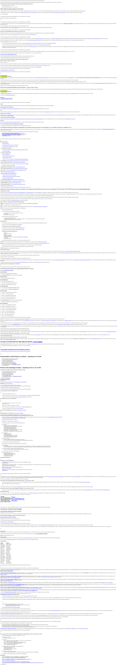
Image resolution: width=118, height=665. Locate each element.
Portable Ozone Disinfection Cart (8, 185)
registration (103, 582)
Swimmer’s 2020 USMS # (8, 235)
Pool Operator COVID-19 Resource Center (14, 182)
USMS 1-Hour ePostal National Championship (48, 320)
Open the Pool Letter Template (6, 157)
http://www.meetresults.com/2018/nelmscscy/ (8, 660)
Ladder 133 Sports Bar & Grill (28, 537)
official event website (75, 93)
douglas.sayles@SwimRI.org (83, 628)
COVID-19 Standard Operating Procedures (18, 162)
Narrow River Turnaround (39, 38)
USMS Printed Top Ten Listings (8, 270)
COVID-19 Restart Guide (6, 154)
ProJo (8, 585)
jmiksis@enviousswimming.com (56, 610)
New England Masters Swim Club (58, 12)
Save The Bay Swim (72, 38)
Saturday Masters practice (95, 338)
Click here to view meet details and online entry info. (8, 54)
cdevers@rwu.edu (20, 408)
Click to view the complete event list (7, 209)
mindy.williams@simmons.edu (19, 227)
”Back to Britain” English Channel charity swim (49, 576)
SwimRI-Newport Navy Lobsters (5, 594)
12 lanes (11, 165)
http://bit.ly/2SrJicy (5, 470)
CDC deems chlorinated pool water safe (67, 252)
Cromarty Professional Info (8, 383)
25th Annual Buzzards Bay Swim (11, 572)
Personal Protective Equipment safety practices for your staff (11, 176)
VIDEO (19, 577)
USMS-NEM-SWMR (68, 320)
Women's (39, 262)
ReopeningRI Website (5, 143)
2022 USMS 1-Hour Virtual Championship (41, 77)
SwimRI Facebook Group (16, 200)
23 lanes (14, 165)
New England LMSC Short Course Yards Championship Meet (9, 108)
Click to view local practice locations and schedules (30, 203)
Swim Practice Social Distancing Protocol (9, 171)
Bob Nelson (7, 605)
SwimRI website (43, 243)
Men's (36, 262)
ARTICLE (15, 577)
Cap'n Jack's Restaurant (82, 331)
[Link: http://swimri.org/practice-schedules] (59, 392)
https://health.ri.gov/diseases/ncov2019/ (74, 251)
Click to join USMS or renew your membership (40, 206)
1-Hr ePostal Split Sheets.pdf (4, 98)
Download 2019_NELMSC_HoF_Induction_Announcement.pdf (9, 387)
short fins (7, 374)
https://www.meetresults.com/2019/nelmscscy (8, 465)
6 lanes (3, 165)
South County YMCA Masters (31, 12)
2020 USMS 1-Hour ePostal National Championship (81, 259)
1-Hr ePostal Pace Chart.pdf (4, 99)
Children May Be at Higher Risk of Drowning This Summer (18, 168)
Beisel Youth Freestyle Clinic (12, 582)
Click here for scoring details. (42, 241)
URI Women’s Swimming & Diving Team (20, 262)
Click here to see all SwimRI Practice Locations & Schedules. (11, 607)
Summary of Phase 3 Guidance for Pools (8, 146)
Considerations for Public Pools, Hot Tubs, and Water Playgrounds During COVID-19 (15, 149)
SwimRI (21, 12)
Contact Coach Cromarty (7, 375)
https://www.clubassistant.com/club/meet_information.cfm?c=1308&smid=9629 (13, 657)
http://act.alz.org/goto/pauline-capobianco (36, 588)
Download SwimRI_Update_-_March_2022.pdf (7, 70)
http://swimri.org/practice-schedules (18, 413)
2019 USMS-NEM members (76, 476)
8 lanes (6, 165)
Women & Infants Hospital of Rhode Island (34, 40)
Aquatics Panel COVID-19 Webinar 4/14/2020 (18, 184)
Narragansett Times (10, 571)
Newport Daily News (12, 585)
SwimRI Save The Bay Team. (49, 111)
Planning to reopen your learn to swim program (9, 174)
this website (67, 628)
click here (80, 12)
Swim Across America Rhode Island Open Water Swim (16, 589)
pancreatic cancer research (52, 43)
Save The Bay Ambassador (43, 615)
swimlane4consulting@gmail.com (111, 331)
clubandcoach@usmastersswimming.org (22, 159)
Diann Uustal (14, 605)
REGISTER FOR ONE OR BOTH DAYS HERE (8, 517)
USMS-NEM (71, 77)
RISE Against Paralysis (33, 46)
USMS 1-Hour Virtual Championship (5, 105)
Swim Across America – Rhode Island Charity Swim (92, 38)
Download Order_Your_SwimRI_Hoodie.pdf (7, 521)
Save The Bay (110, 582)
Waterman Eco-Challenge (55, 38)
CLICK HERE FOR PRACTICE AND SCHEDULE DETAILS (15, 349)
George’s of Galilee (21, 590)
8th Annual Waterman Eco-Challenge (12, 579)
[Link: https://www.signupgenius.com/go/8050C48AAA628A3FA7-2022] (6, 92)
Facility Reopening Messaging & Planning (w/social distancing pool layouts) (17, 160)
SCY (37, 12)
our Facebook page (73, 628)
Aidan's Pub (37, 89)
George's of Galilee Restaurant (34, 587)
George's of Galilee (10, 115)
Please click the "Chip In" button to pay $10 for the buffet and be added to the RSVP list (91, 587)
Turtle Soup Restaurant (87, 489)
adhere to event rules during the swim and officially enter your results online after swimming (29, 477)
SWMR (24, 12)
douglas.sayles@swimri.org (20, 229)
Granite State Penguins (30, 192)
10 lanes (8, 165)
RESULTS (2, 571)
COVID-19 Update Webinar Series (18, 179)
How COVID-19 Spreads (6, 151)
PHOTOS (5, 571)
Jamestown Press (18, 585)
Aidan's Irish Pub (37, 334)
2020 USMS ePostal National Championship (63, 324)
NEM (64, 12)
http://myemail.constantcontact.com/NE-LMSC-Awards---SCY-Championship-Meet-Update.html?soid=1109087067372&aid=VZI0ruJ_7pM (22, 662)
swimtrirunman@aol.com (106, 489)
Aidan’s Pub (15, 34)
